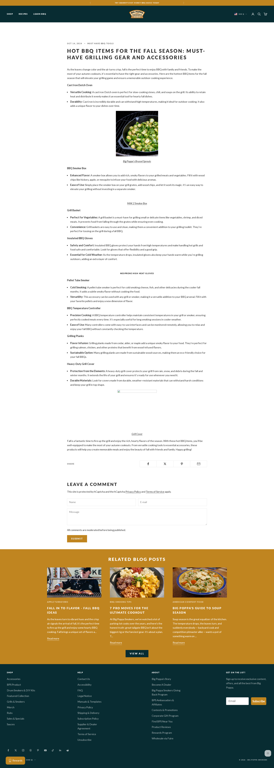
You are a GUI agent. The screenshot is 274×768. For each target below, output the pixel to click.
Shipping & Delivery (88, 712)
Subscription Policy (88, 718)
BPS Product (14, 684)
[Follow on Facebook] (8, 750)
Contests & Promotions (165, 710)
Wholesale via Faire (162, 738)
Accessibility (84, 684)
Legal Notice (84, 695)
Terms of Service (155, 491)
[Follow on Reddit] (67, 750)
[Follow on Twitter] (15, 750)
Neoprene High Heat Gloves (137, 273)
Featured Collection (18, 695)
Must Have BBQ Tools (100, 43)
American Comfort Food (188, 602)
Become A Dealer (161, 684)
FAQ (80, 690)
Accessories (13, 678)
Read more (53, 638)
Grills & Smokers (16, 701)
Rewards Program (162, 732)
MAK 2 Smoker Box (137, 203)
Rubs (10, 712)
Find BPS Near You (162, 721)
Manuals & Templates (89, 701)
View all (137, 653)
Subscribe (258, 701)
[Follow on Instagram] (23, 750)
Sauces (11, 724)
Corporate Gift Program (165, 715)
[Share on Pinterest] (182, 464)
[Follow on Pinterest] (38, 750)
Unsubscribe (84, 739)
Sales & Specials (15, 718)
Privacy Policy (133, 491)
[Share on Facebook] (148, 464)
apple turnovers (57, 602)
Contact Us (83, 678)
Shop (10, 14)
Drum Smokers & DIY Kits (21, 690)
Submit (77, 538)
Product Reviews (161, 727)
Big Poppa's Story (161, 678)
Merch (10, 707)
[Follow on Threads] (30, 750)
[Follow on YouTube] (45, 750)
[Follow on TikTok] (52, 750)
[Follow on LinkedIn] (60, 750)
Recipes (23, 14)
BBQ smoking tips (120, 602)
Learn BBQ (39, 14)
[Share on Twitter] (165, 464)
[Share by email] (198, 464)
